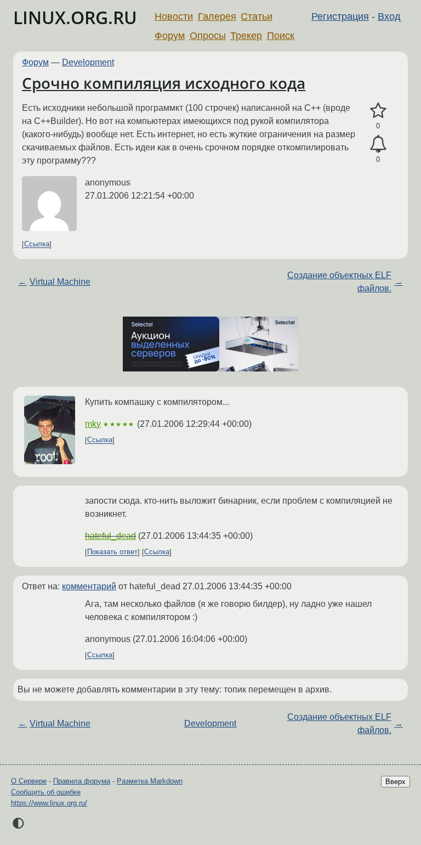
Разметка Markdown (150, 781)
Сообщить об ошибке (46, 792)
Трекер (246, 35)
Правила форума (81, 781)
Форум (170, 35)
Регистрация (340, 16)
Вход (389, 16)
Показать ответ (112, 552)
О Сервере (29, 781)
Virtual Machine (60, 281)
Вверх (395, 782)
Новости (174, 16)
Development (88, 62)
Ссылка (36, 244)
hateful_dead (110, 535)
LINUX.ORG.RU (75, 17)
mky (93, 424)
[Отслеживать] (378, 144)
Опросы (208, 35)
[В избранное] (378, 111)
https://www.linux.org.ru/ (49, 803)
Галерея (217, 16)
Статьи (256, 16)
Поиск (280, 35)
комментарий (89, 586)
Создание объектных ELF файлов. (339, 282)
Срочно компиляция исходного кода (163, 82)
